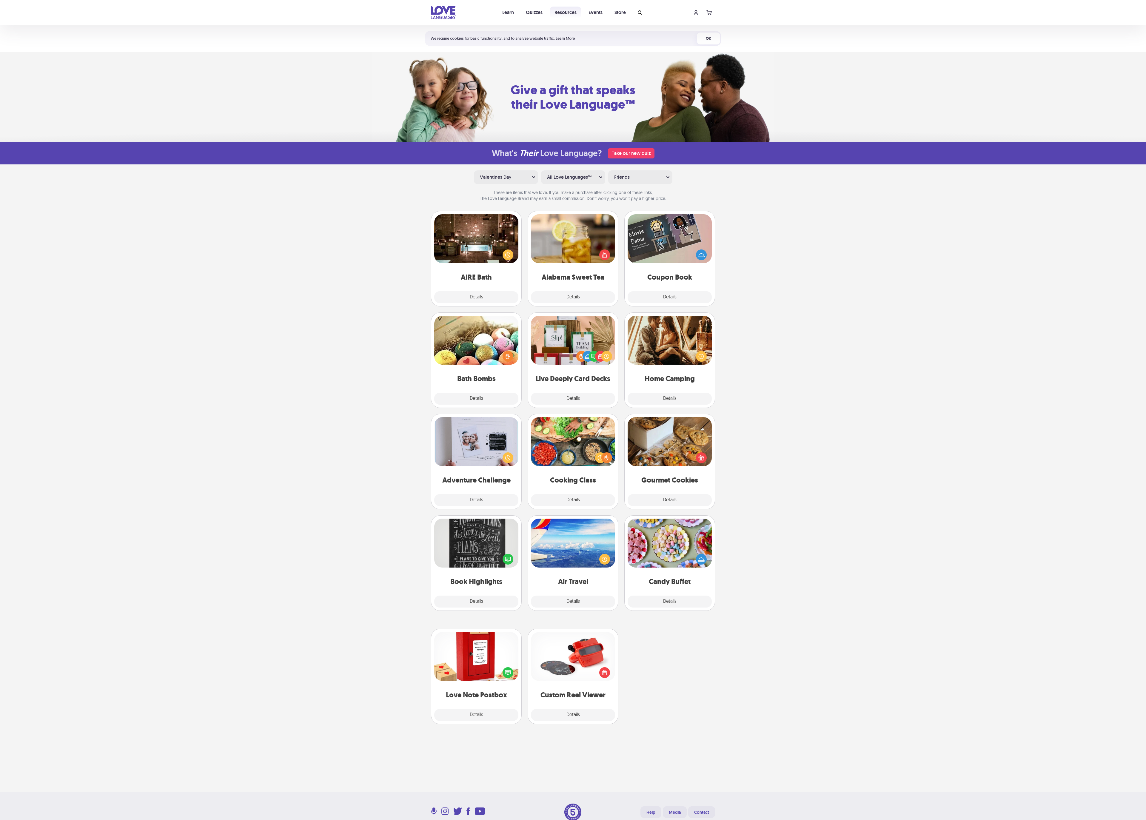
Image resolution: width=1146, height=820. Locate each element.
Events (596, 12)
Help (650, 812)
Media (675, 812)
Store (620, 12)
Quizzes (534, 12)
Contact (701, 812)
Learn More (565, 38)
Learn (508, 12)
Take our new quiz (631, 153)
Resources (565, 12)
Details (476, 297)
